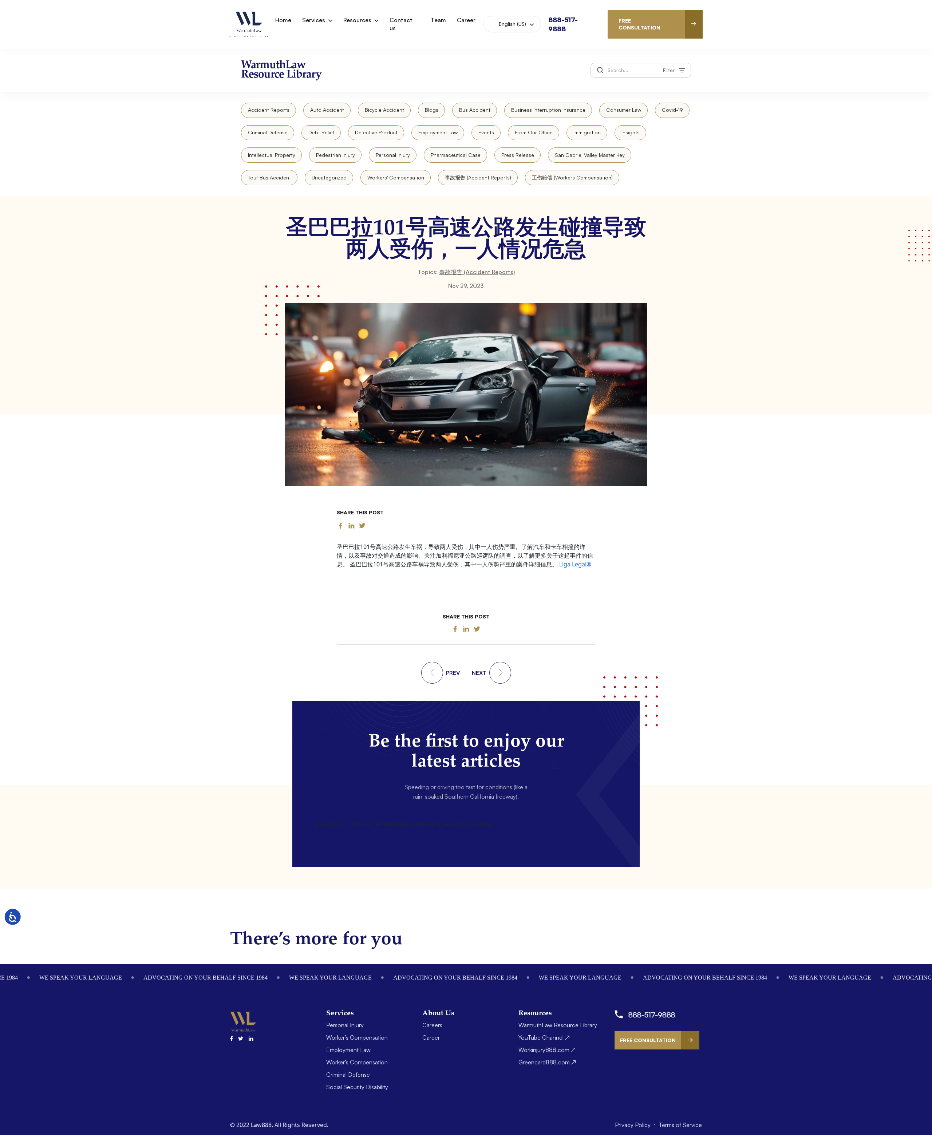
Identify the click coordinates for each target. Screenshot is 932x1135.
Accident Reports (268, 110)
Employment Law (438, 132)
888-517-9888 (651, 1014)
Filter (669, 70)
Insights (630, 132)
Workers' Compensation (395, 177)
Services (313, 20)
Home (283, 20)
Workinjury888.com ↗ (547, 1049)
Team (438, 20)
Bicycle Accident (384, 110)
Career (466, 20)
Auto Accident (327, 110)
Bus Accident (474, 110)
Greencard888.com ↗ (547, 1062)
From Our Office (534, 132)
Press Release (517, 155)
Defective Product (376, 132)
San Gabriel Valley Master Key (590, 155)
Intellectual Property (271, 155)
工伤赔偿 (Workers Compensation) (572, 177)
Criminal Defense (268, 132)
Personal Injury (393, 155)
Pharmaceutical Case (456, 155)
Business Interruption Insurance (548, 110)
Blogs (431, 110)
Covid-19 (672, 110)
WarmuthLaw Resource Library (557, 1025)
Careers (432, 1025)
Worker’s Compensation (357, 1037)
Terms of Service (680, 1124)
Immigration (587, 132)
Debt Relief (321, 132)
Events (486, 132)
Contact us (401, 24)
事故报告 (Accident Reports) (478, 177)
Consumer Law (623, 110)
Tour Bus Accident (269, 177)
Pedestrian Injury (335, 155)
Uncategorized (329, 177)
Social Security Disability (357, 1087)
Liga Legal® (575, 564)
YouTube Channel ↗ (544, 1037)
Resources (357, 20)
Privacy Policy (633, 1124)
